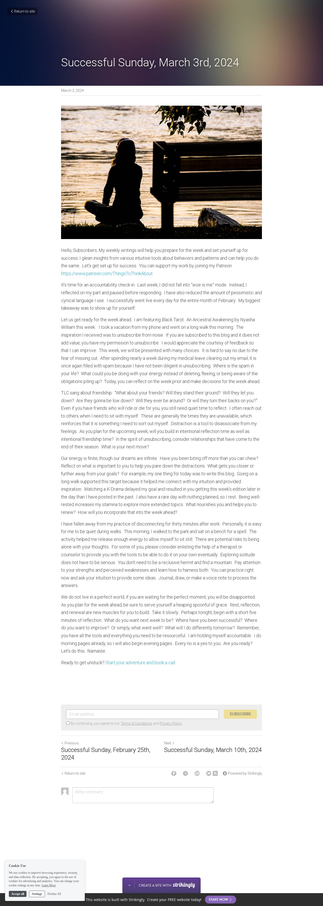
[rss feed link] (215, 773)
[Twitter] (185, 773)
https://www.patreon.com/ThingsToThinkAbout (107, 273)
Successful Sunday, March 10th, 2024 (213, 749)
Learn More (49, 885)
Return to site (24, 11)
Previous (72, 743)
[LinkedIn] (197, 773)
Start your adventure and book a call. (140, 662)
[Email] (208, 773)
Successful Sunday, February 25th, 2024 (105, 753)
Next (167, 743)
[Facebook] (173, 773)
